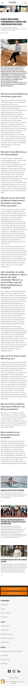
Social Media (13, 683)
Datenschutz (21, 681)
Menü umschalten (2, 2)
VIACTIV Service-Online (7, 634)
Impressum (6, 681)
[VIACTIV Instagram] (14, 672)
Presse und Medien (5, 613)
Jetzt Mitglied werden (14, 589)
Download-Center (5, 626)
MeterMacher (4, 663)
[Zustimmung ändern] (3, 681)
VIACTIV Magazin (5, 642)
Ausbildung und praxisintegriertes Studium (11, 651)
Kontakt (3, 608)
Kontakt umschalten (25, 2)
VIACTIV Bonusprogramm (7, 638)
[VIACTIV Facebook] (9, 672)
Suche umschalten (22, 2)
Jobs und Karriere (5, 659)
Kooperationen (4, 604)
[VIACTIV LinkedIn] (18, 672)
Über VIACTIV (4, 617)
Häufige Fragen (4, 630)
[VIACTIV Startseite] (12, 2)
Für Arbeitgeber (5, 655)
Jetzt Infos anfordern (14, 593)
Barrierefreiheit (13, 681)
